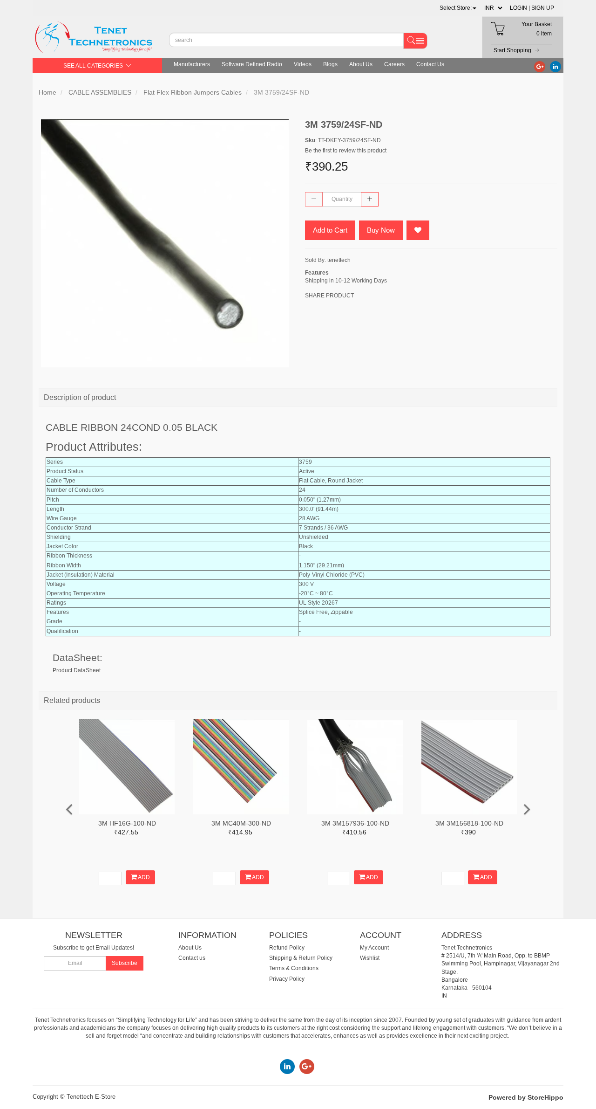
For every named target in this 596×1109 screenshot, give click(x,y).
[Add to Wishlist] (417, 230)
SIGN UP (542, 8)
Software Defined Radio (252, 64)
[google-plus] (539, 66)
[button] (458, 8)
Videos (303, 64)
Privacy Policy (287, 979)
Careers (394, 64)
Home (47, 92)
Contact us (191, 958)
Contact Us (430, 64)
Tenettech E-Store (91, 1096)
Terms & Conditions (293, 968)
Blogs (330, 64)
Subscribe (124, 963)
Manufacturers (192, 64)
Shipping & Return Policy (300, 958)
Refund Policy (287, 947)
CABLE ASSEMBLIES (99, 92)
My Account (374, 947)
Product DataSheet (77, 670)
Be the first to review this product (345, 150)
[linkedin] (555, 66)
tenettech (339, 260)
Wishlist (369, 958)
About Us (360, 64)
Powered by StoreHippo (525, 1097)
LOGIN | (520, 8)
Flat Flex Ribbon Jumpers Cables (192, 92)
